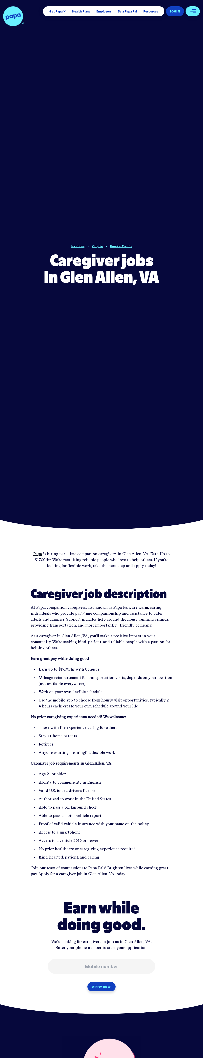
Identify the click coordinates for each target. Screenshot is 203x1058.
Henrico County (121, 246)
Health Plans (81, 11)
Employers (103, 11)
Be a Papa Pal (127, 11)
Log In (175, 11)
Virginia (97, 246)
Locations (77, 246)
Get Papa (56, 11)
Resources (150, 11)
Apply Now (101, 986)
